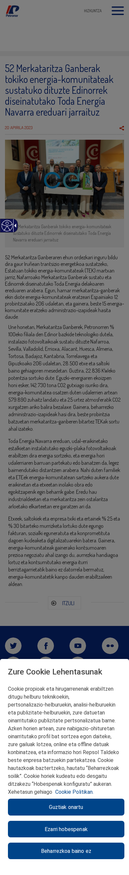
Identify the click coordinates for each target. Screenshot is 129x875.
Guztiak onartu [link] (66, 807)
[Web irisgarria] (6, 229)
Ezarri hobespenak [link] (66, 829)
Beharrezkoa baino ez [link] (66, 851)
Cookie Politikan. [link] (74, 792)
